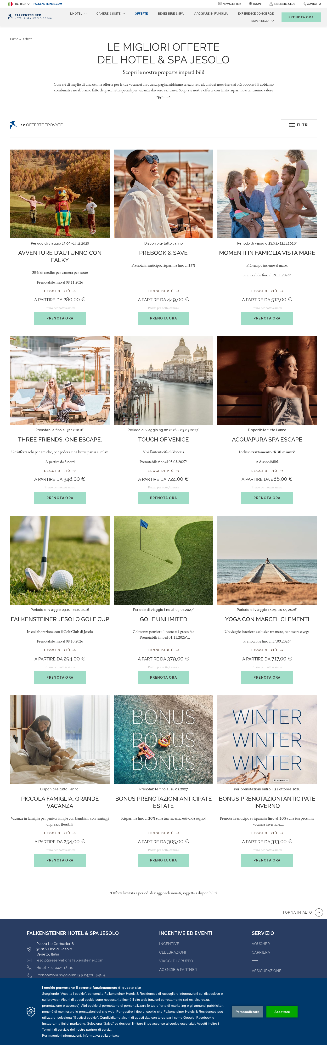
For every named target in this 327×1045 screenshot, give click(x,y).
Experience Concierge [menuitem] (256, 13)
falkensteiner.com (48, 4)
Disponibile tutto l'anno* (60, 789)
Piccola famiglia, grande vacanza (60, 802)
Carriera (261, 952)
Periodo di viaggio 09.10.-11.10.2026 (60, 610)
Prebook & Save (163, 252)
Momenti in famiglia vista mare (267, 252)
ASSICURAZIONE (267, 971)
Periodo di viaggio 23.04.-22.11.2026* (267, 243)
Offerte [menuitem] (141, 13)
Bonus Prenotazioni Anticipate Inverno (267, 802)
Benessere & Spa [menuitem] (171, 13)
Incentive (169, 944)
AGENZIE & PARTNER (178, 969)
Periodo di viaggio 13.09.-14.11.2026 (60, 243)
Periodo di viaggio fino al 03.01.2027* (163, 610)
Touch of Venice (163, 439)
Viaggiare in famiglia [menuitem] (211, 13)
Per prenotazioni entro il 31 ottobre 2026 (267, 789)
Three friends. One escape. (60, 439)
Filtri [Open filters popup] (303, 125)
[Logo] (30, 17)
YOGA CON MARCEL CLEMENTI (267, 619)
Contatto (314, 4)
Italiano (20, 4)
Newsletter (232, 4)
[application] (163, 1011)
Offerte (27, 39)
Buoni (257, 4)
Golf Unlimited (163, 619)
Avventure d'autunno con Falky (59, 256)
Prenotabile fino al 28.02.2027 (163, 789)
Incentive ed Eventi (185, 933)
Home (14, 39)
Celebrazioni (172, 952)
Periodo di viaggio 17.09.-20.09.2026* (267, 610)
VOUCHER (261, 944)
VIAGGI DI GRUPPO (176, 961)
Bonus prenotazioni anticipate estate (163, 802)
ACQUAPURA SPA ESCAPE (267, 439)
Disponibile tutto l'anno (163, 243)
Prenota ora (59, 318)
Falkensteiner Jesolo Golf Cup (60, 619)
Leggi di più (58, 291)
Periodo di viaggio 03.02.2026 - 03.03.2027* (163, 430)
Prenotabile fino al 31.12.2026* (60, 430)
